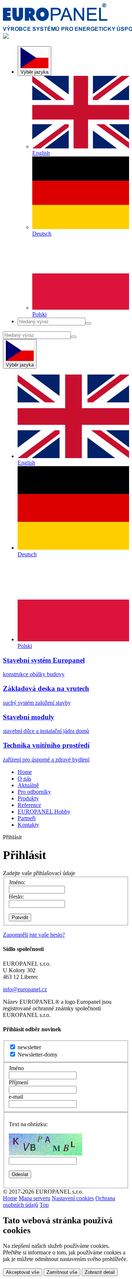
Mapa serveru (34, 1198)
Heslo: (16, 896)
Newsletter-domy (37, 1054)
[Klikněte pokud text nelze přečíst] (45, 1144)
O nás (24, 778)
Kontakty (28, 825)
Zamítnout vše (62, 1272)
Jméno (16, 1068)
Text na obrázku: (28, 1124)
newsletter (28, 1047)
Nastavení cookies (73, 1198)
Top (44, 1205)
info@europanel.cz (25, 989)
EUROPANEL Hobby (44, 811)
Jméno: (17, 882)
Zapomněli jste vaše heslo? (34, 935)
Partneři (27, 818)
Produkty (28, 798)
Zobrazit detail (100, 1272)
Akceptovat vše (22, 1272)
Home (25, 772)
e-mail (16, 1097)
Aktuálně (28, 785)
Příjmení (18, 1082)
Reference (29, 805)
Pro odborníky (34, 792)
